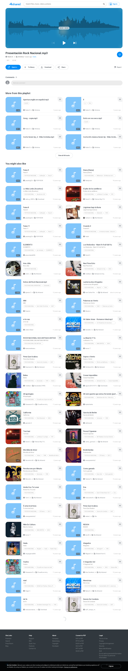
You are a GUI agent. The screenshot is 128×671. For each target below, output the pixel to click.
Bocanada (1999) (39, 386)
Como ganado (109, 474)
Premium (8, 638)
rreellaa (87, 274)
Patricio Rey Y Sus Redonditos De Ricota (100, 199)
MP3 (8, 60)
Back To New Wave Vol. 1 (104, 492)
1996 (55, 604)
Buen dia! (99, 474)
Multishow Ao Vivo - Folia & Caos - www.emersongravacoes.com (106, 397)
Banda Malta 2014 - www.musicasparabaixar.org (108, 586)
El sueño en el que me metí (44, 399)
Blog (7, 646)
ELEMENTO (49, 250)
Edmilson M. (89, 367)
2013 (109, 455)
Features (31, 646)
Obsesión (99, 213)
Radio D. (10, 57)
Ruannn (27, 311)
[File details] (13, 104)
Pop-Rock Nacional (90, 231)
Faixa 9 (50, 175)
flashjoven (88, 180)
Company (55, 638)
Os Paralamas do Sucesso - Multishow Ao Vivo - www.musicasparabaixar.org (106, 323)
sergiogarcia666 (30, 553)
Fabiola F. (88, 479)
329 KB (14, 60)
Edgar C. (28, 591)
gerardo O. (28, 423)
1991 (112, 194)
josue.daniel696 (30, 255)
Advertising (56, 641)
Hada (45, 548)
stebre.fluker (29, 330)
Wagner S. (88, 553)
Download (41, 199)
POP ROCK (39, 180)
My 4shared (98, 218)
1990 (106, 213)
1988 (44, 455)
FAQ (30, 641)
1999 (47, 381)
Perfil (98, 306)
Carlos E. (88, 218)
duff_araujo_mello (90, 609)
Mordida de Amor (54, 455)
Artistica (21, 57)
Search (8, 641)
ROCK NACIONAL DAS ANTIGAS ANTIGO (33, 343)
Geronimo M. (29, 460)
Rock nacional (29, 250)
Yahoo (38, 455)
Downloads (104, 386)
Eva (115, 492)
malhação (42, 175)
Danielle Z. (88, 330)
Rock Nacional (89, 175)
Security (101, 646)
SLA (100, 651)
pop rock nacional (30, 175)
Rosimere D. (29, 367)
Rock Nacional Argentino (32, 285)
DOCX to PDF (80, 643)
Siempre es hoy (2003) (99, 274)
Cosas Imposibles (113, 381)
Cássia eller (114, 567)
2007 (52, 306)
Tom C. (27, 497)
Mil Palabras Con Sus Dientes (105, 437)
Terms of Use (103, 638)
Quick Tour (32, 643)
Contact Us (32, 648)
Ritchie (112, 362)
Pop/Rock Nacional (90, 455)
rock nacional (29, 325)
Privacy (101, 641)
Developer (55, 646)
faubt (87, 236)
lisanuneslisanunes (30, 348)
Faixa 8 (50, 213)
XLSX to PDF (80, 651)
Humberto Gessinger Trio (44, 604)
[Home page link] (15, 4)
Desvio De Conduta (42, 362)
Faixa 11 (50, 231)
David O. (87, 255)
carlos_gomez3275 (90, 442)
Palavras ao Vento (107, 306)
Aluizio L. (88, 311)
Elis (96, 516)
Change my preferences (70, 667)
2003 (109, 269)
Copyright (55, 643)
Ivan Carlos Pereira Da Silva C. (90, 292)
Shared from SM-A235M (101, 553)
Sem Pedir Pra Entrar (42, 306)
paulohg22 (28, 180)
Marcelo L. (28, 479)
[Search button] (104, 4)
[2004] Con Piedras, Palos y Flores (46, 586)
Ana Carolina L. (90, 572)
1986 (107, 548)
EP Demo (102, 455)
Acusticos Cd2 (41, 194)
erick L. (27, 274)
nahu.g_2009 (29, 199)
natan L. (87, 516)
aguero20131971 (90, 386)
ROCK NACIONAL (89, 250)
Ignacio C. (28, 292)
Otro (90, 103)
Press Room (9, 643)
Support (31, 638)
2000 (49, 418)
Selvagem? (100, 548)
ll (85, 103)
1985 (106, 418)
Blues (26, 103)
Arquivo (99, 287)
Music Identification (105, 648)
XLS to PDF (79, 646)
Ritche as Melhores (102, 362)
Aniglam (39, 548)
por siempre (40, 250)
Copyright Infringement (106, 643)
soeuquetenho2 (90, 460)
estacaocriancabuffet (30, 609)
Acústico (99, 567)
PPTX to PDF (80, 641)
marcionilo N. (89, 497)
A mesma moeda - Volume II (107, 231)
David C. (87, 199)
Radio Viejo (53, 548)
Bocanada (39, 381)
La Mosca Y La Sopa (102, 194)
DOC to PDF (79, 638)
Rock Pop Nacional (90, 586)
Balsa (52, 381)
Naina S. (87, 591)
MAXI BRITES (100, 343)
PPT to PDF (79, 648)
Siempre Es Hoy (101, 269)
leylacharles (89, 404)
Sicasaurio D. (29, 404)
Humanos (99, 418)
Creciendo (46, 285)
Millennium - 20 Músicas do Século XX (106, 175)
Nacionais (39, 474)
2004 (108, 343)
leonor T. (88, 348)
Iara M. (87, 535)
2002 (106, 567)
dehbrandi (88, 423)
